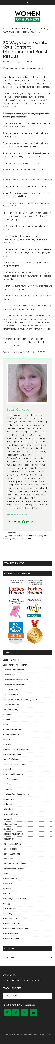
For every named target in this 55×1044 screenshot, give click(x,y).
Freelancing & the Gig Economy (16, 749)
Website (23, 514)
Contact (37, 980)
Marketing (16, 533)
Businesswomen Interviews (15, 680)
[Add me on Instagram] (32, 522)
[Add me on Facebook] (23, 522)
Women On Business (12, 923)
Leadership (8, 789)
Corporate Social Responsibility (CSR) (20, 699)
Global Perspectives (12, 754)
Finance (6, 739)
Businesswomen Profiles (14, 685)
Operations (8, 829)
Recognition (8, 859)
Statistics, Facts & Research (15, 898)
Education (7, 714)
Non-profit (7, 819)
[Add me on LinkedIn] (27, 522)
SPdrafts (7, 888)
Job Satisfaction (10, 779)
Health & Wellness (11, 759)
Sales (5, 873)
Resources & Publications (14, 864)
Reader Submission (11, 854)
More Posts (12, 514)
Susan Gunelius (18, 409)
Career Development (12, 689)
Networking (8, 809)
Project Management (12, 844)
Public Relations (10, 849)
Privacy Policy (45, 1035)
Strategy (6, 903)
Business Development (13, 670)
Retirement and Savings (13, 869)
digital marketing (36, 536)
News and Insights (11, 814)
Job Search (8, 784)
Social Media (8, 883)
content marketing (21, 536)
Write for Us (28, 980)
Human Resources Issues (14, 764)
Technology (8, 913)
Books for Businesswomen (15, 665)
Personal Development (13, 834)
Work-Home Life (10, 933)
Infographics (8, 769)
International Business (13, 774)
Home (5, 980)
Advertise (18, 980)
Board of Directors (11, 660)
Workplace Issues (11, 938)
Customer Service (11, 704)
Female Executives (11, 734)
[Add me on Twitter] (19, 522)
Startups (6, 893)
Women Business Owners (14, 918)
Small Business (10, 878)
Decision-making (10, 709)
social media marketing (21, 538)
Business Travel (10, 675)
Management (8, 799)
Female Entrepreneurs (13, 729)
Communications (10, 694)
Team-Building (9, 908)
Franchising (8, 744)
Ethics (5, 724)
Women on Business (27, 16)
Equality (6, 719)
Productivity (8, 839)
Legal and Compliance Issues (16, 794)
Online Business (10, 824)
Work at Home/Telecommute (16, 928)
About (11, 980)
